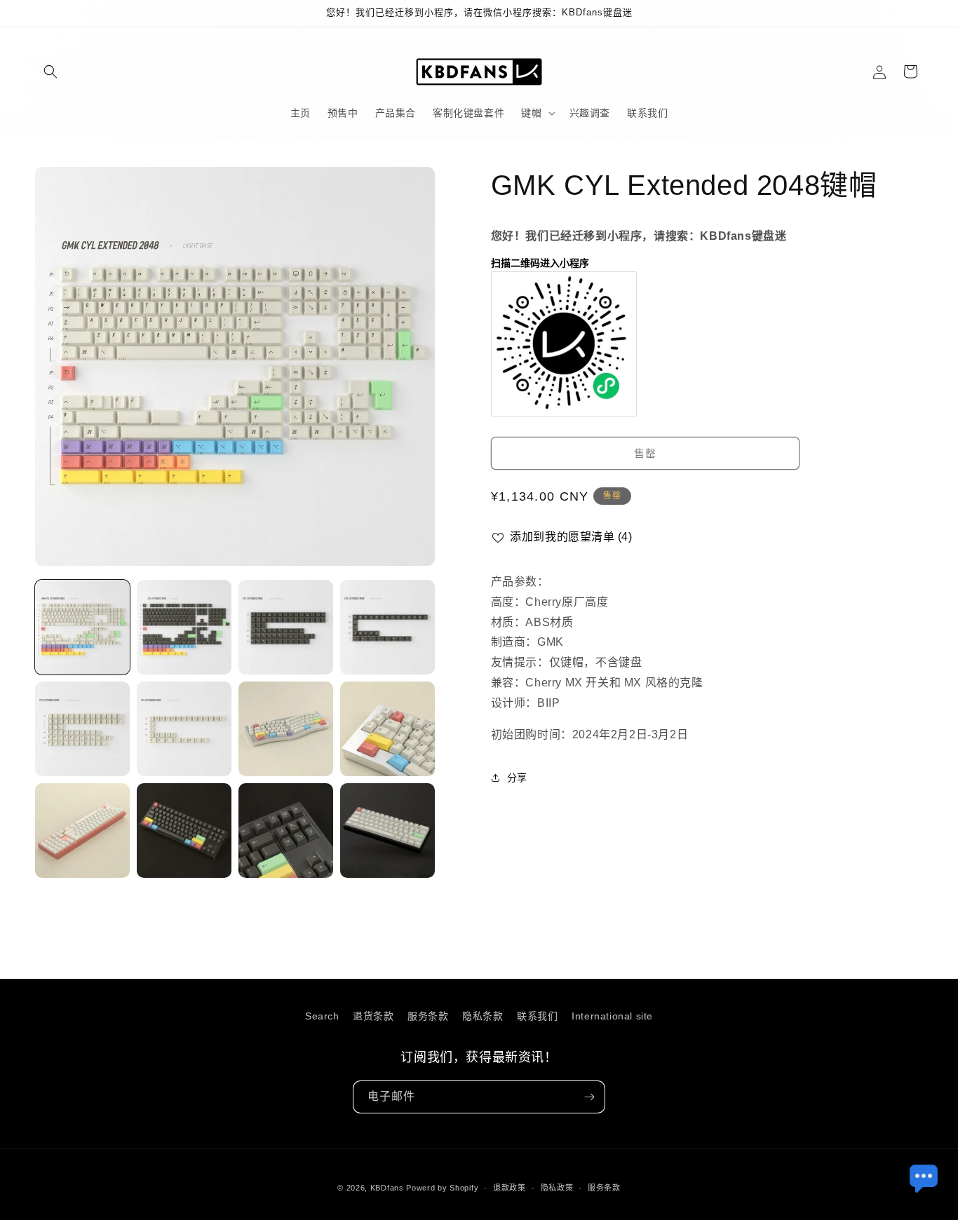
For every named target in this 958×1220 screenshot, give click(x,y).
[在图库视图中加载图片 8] (387, 729)
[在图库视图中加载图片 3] (285, 627)
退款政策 (509, 1188)
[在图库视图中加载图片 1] (82, 627)
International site (612, 1016)
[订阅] (589, 1096)
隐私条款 (482, 1016)
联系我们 (537, 1016)
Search (322, 1016)
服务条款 (427, 1016)
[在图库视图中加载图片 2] (184, 627)
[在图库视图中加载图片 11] (285, 830)
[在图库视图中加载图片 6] (184, 729)
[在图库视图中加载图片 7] (285, 729)
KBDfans (387, 1188)
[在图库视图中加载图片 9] (82, 830)
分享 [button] (517, 776)
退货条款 (373, 1016)
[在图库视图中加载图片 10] (184, 830)
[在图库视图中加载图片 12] (387, 830)
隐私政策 (557, 1188)
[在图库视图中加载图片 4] (387, 627)
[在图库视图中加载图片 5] (82, 729)
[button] (50, 71)
